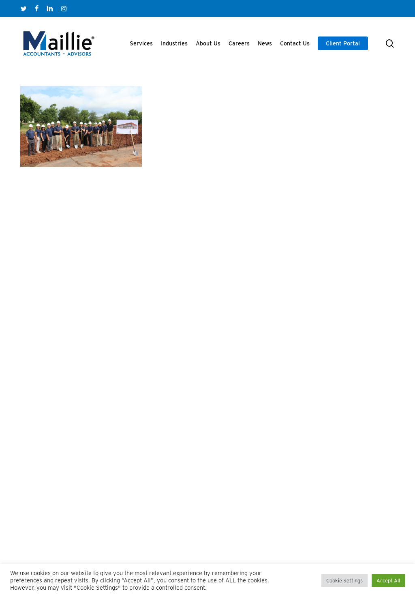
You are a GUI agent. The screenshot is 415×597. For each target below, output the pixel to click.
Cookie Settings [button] (344, 581)
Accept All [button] (388, 581)
